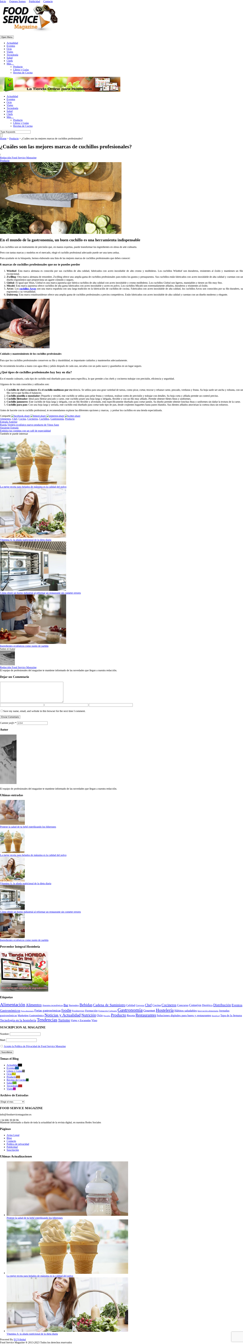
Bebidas (86, 1005)
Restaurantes (146, 1015)
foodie (66, 1010)
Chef (14, 418)
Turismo (64, 1020)
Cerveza (140, 1005)
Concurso (182, 1005)
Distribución (222, 1005)
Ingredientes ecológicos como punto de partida (24, 646)
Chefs (10, 60)
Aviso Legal (13, 1135)
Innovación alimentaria (208, 1011)
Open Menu (6, 37)
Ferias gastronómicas (47, 1010)
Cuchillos (44, 418)
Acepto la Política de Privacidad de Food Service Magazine (35, 1046)
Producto (18, 66)
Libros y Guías (21, 69)
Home (3, 138)
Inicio (3, 1)
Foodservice (78, 1010)
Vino (94, 1020)
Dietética (207, 1005)
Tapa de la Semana (231, 1015)
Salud (10, 57)
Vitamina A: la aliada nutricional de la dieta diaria (25, 539)
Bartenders (74, 1005)
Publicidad (34, 1)
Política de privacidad (18, 1144)
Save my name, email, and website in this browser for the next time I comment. (44, 711)
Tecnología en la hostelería (18, 1020)
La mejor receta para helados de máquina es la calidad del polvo (33, 486)
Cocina (22, 418)
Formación (91, 1010)
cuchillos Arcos (27, 288)
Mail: (3, 1040)
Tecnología (12, 54)
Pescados (106, 1016)
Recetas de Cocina (23, 72)
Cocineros (32, 418)
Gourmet (149, 1010)
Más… (10, 63)
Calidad (130, 1005)
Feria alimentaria (27, 1011)
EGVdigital (20, 1339)
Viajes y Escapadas (81, 1020)
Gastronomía (57, 418)
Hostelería (165, 1010)
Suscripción (13, 1150)
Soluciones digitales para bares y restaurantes (184, 1015)
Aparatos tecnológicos (52, 1005)
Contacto (48, 1)
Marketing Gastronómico (31, 1015)
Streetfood (216, 1016)
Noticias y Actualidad (62, 1015)
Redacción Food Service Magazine (18, 157)
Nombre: (5, 1034)
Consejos (195, 1005)
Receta (131, 1015)
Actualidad (12, 43)
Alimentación (12, 1004)
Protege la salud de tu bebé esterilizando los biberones (28, 826)
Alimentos (5, 418)
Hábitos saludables (185, 1010)
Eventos (11, 45)
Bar (65, 1005)
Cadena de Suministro (109, 1005)
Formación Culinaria (107, 1011)
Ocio (9, 48)
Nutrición (88, 1015)
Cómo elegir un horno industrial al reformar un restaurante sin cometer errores (40, 592)
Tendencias (47, 1019)
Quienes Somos (17, 1)
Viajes (10, 51)
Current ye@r (8, 723)
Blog (9, 1138)
